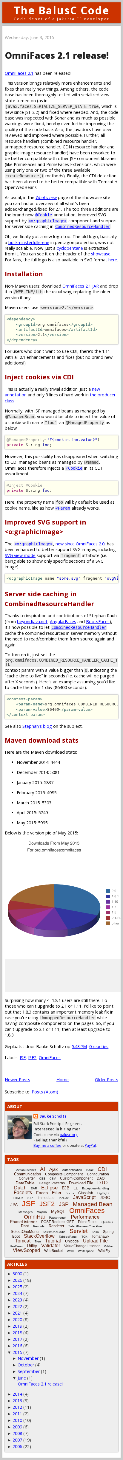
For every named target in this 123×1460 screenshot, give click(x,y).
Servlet (78, 1231)
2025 (17, 1287)
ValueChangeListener (82, 1246)
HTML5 (18, 1198)
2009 (17, 1427)
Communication (27, 1174)
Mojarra (42, 1212)
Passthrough (58, 1217)
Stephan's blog (37, 726)
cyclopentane (70, 248)
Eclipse (49, 1188)
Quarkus (107, 1222)
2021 (17, 1313)
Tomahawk (100, 1236)
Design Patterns (52, 1183)
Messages (26, 1212)
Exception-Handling (95, 1188)
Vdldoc (108, 1246)
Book (89, 1170)
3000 (17, 1273)
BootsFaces (98, 621)
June (22, 1378)
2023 (17, 1300)
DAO (100, 1178)
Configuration (98, 1174)
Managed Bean (93, 1204)
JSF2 (32, 1057)
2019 (17, 1326)
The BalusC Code (62, 10)
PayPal (90, 1145)
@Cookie (43, 214)
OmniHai (34, 1217)
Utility (32, 1245)
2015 (17, 1352)
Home (62, 1079)
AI (42, 1169)
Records (38, 1226)
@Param (63, 508)
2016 (17, 1346)
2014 (17, 1394)
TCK (84, 1236)
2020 (17, 1319)
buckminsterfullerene (28, 242)
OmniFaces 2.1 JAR (80, 286)
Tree (38, 1241)
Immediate (46, 1198)
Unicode (72, 1241)
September (29, 1371)
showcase (100, 254)
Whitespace (86, 1251)
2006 (17, 1446)
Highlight (103, 1193)
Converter (27, 1178)
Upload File (95, 1240)
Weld (70, 1251)
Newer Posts (17, 1079)
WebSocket (53, 1251)
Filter (56, 1192)
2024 (17, 1293)
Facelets (23, 1192)
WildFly (104, 1251)
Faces (42, 1192)
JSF (23, 1057)
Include (64, 1198)
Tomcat (22, 1240)
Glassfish (85, 1193)
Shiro (95, 1232)
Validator (50, 1245)
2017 (17, 1339)
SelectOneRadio (54, 1232)
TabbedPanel (68, 1236)
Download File (81, 1183)
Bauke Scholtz (53, 1116)
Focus (70, 1193)
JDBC (105, 1197)
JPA (14, 1204)
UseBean (16, 1246)
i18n (30, 1198)
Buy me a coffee (47, 1145)
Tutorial (53, 1240)
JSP (64, 1204)
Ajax (53, 1169)
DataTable (25, 1182)
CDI (102, 1169)
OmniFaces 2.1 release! (57, 55)
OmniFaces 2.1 (19, 73)
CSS (42, 1178)
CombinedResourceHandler (82, 226)
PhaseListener (23, 1221)
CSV (53, 1178)
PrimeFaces (87, 1222)
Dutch (20, 1187)
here (112, 260)
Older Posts (106, 1079)
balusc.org (69, 1134)
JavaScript (84, 1197)
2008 (17, 1433)
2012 (17, 1407)
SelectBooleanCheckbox (85, 1226)
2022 (17, 1306)
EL (75, 1188)
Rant (25, 1226)
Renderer (56, 1226)
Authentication (72, 1170)
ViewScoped (26, 1250)
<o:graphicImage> (47, 220)
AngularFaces (63, 621)
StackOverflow (39, 1236)
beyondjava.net (32, 621)
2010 (17, 1420)
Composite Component (64, 1174)
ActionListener (26, 1170)
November (28, 1358)
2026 (17, 1280)
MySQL (58, 1211)
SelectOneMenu (25, 1231)
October (26, 1365)
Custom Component (76, 1178)
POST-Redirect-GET (57, 1222)
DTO (102, 1182)
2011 (17, 1413)
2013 (17, 1400)
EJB (65, 1188)
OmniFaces (50, 1057)
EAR (34, 1188)
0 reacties (98, 1046)
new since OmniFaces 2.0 (80, 544)
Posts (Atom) (45, 1092)
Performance (85, 1217)
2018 (17, 1332)
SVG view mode (20, 555)
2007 (17, 1440)
